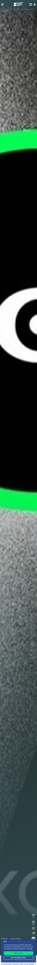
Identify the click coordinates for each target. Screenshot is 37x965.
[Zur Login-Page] (34, 4)
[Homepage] (18, 4)
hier (31, 949)
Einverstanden (18, 953)
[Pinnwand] (33, 928)
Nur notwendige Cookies (18, 957)
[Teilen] (33, 933)
